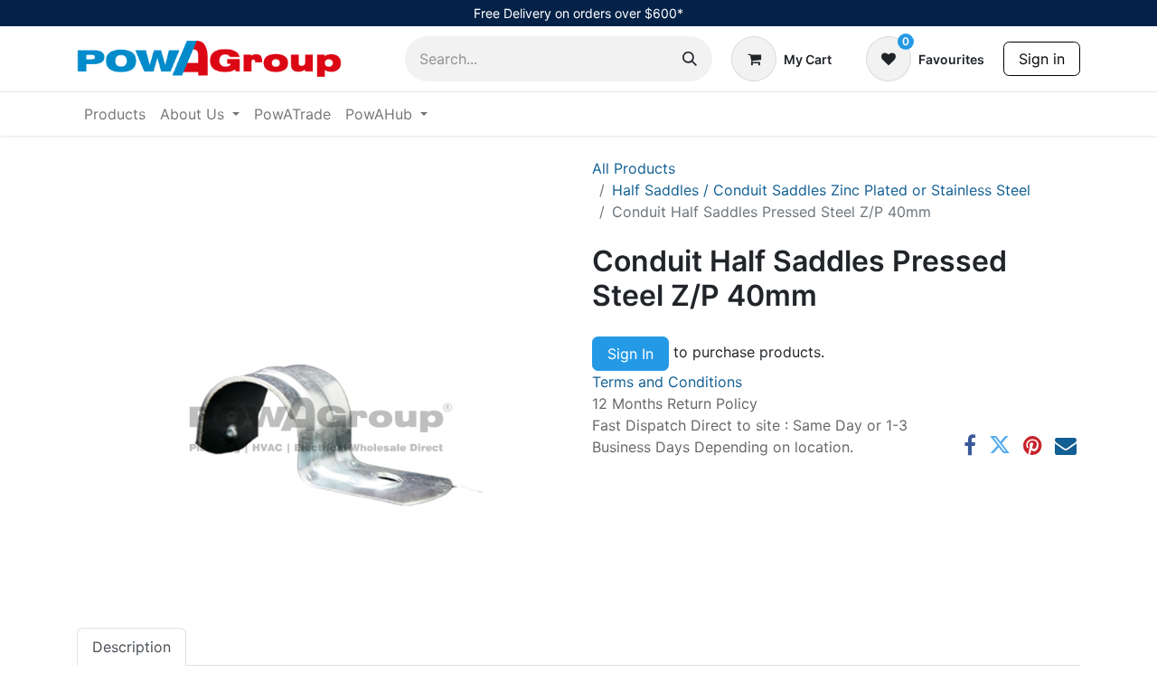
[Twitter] (1000, 445)
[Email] (1066, 445)
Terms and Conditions (667, 382)
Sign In (630, 354)
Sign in (1042, 59)
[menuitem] (115, 114)
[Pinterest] (1032, 445)
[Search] (689, 58)
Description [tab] (131, 647)
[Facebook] (970, 445)
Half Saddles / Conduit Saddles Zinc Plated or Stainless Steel (821, 190)
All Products (633, 168)
